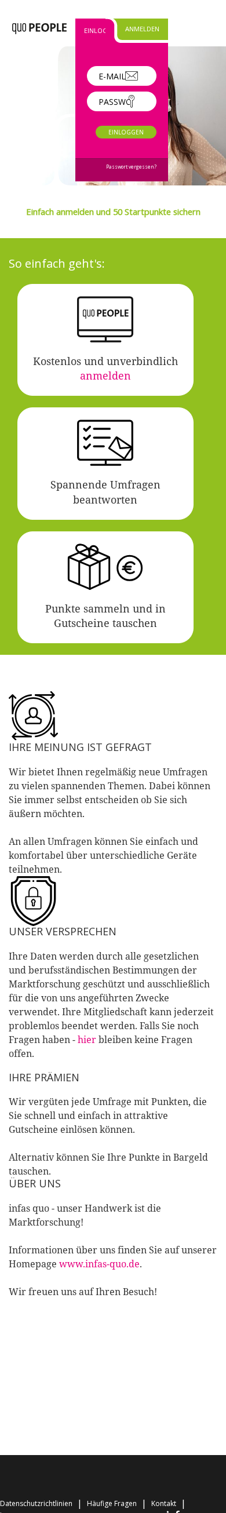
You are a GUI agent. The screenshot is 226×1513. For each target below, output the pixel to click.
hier (87, 1039)
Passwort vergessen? (131, 166)
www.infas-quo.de (99, 1263)
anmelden (105, 375)
